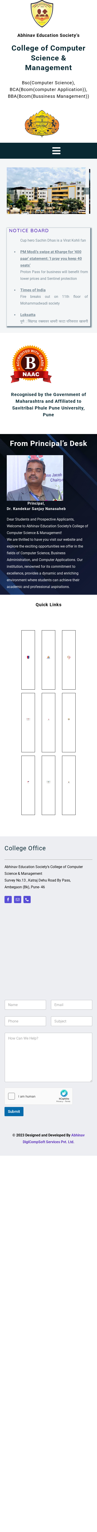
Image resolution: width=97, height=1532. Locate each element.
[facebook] (8, 899)
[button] (10, 191)
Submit (14, 1111)
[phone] (27, 899)
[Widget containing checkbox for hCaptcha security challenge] (39, 1096)
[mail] (17, 899)
